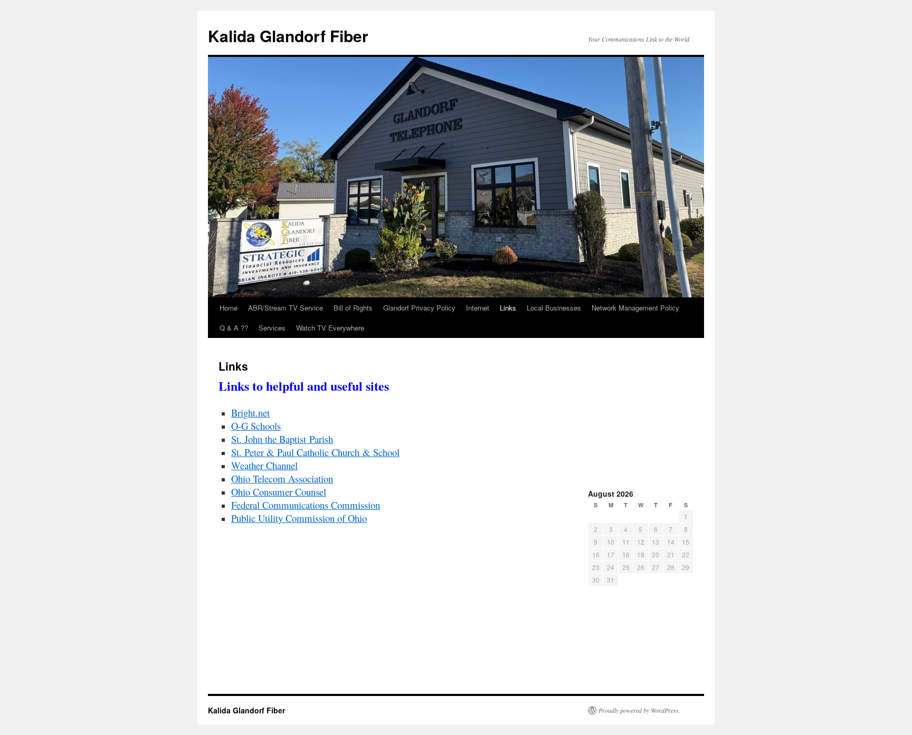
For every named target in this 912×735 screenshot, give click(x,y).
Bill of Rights (353, 308)
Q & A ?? (234, 328)
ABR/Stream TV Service (285, 308)
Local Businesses (554, 308)
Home (229, 308)
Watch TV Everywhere (330, 328)
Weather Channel (264, 465)
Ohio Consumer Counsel (278, 491)
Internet (477, 308)
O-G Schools (256, 425)
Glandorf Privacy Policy (419, 308)
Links (508, 308)
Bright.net (250, 412)
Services (272, 328)
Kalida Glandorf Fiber (288, 35)
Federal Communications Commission (305, 504)
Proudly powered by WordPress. (639, 710)
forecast (641, 474)
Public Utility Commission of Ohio (299, 518)
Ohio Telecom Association (282, 478)
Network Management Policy (635, 308)
